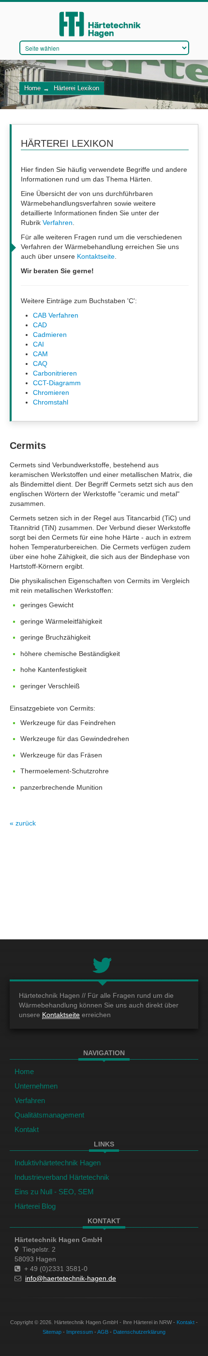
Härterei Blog (35, 1206)
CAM (40, 354)
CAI (38, 344)
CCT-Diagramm (57, 383)
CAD (40, 325)
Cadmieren (50, 334)
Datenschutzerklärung (139, 1332)
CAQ (40, 363)
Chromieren (51, 392)
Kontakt (27, 1129)
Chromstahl (50, 402)
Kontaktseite (96, 256)
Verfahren (58, 222)
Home (32, 88)
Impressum (79, 1332)
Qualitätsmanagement (49, 1115)
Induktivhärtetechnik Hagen (58, 1163)
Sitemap (52, 1332)
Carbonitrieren (55, 373)
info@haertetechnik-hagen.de (70, 1278)
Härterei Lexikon (76, 88)
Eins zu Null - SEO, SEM (54, 1192)
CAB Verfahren (55, 315)
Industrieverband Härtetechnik (62, 1177)
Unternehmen (36, 1086)
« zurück (23, 823)
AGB (102, 1332)
